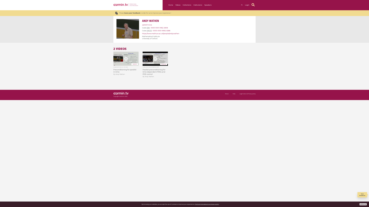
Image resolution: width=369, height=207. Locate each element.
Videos (177, 5)
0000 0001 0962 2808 (159, 28)
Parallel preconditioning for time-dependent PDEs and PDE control (154, 72)
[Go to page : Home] (120, 4)
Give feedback (362, 194)
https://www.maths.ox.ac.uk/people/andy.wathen (160, 33)
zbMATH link (147, 25)
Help (234, 94)
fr (242, 5)
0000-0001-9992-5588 (161, 31)
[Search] (253, 4)
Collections (187, 5)
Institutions (197, 5)
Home (170, 5)
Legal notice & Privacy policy (247, 94)
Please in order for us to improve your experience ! (145, 13)
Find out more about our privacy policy (207, 204)
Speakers (208, 5)
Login (247, 5)
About (227, 94)
